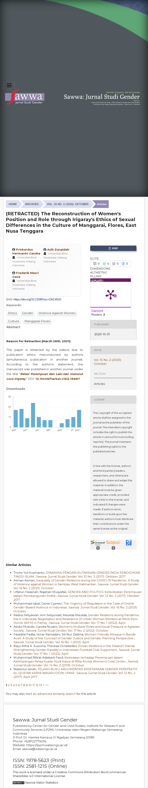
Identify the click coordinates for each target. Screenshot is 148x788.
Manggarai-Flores (37, 321)
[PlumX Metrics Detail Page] (110, 294)
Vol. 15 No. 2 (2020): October (67, 204)
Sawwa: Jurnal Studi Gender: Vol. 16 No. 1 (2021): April (51, 642)
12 (36, 685)
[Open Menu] (9, 85)
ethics (12, 313)
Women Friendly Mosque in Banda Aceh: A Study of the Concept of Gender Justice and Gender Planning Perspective (74, 636)
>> (47, 685)
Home (13, 204)
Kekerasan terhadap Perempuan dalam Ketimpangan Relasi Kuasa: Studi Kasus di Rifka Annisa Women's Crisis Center (69, 659)
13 (40, 685)
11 (33, 685)
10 (30, 685)
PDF (114, 248)
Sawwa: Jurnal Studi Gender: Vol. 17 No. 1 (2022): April (87, 623)
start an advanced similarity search (51, 694)
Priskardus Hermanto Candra (26, 251)
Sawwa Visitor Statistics (41, 782)
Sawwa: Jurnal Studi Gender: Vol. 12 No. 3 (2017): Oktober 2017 (80, 576)
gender (27, 313)
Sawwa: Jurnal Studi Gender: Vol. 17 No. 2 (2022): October (67, 630)
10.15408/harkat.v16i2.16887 (57, 379)
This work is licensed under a (34, 772)
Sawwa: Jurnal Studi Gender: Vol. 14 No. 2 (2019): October (76, 663)
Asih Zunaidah (58, 249)
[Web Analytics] (18, 782)
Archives (32, 204)
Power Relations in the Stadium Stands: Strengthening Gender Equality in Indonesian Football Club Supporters (74, 648)
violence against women (57, 313)
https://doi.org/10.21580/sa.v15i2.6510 (37, 299)
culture (13, 321)
